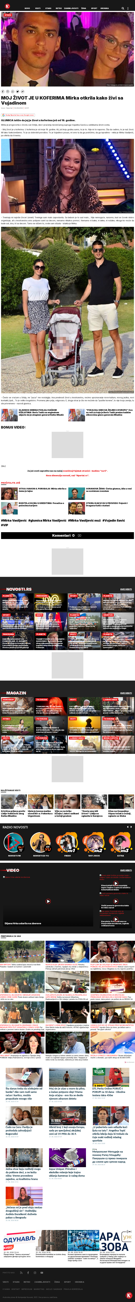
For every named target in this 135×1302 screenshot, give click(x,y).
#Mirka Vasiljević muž (84, 520)
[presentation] (128, 827)
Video (12, 870)
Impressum (26, 1289)
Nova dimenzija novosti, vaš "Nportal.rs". (67, 475)
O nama (6, 1289)
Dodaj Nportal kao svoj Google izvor (20, 115)
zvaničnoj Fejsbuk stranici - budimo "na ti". (85, 471)
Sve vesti (126, 589)
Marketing (39, 1289)
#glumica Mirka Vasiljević (47, 520)
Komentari (63, 535)
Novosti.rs (19, 589)
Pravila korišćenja (73, 1289)
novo (27, 8)
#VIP (4, 525)
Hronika (105, 8)
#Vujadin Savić (114, 520)
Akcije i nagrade (54, 1289)
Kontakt (15, 1289)
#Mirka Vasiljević (14, 520)
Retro (59, 8)
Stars (48, 8)
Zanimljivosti (71, 8)
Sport (94, 8)
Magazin (16, 693)
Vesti (37, 8)
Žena (83, 8)
